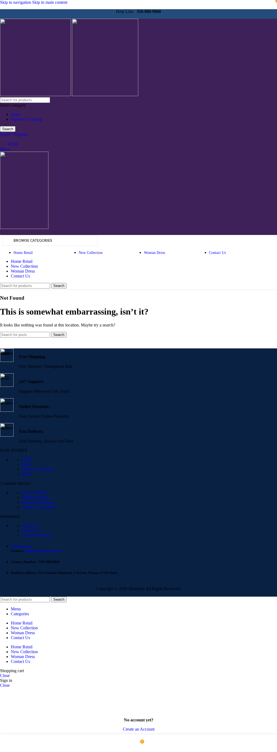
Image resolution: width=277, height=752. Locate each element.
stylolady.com (21, 546)
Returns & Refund (37, 502)
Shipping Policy (35, 497)
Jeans (15, 114)
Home (27, 459)
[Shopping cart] (1, 232)
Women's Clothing (26, 119)
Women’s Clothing (38, 469)
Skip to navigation (16, 2)
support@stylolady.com (43, 551)
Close (5, 675)
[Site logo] (36, 94)
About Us (30, 525)
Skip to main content (49, 2)
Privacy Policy (34, 492)
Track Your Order (37, 535)
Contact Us (31, 530)
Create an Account (138, 729)
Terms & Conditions (39, 507)
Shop (26, 474)
